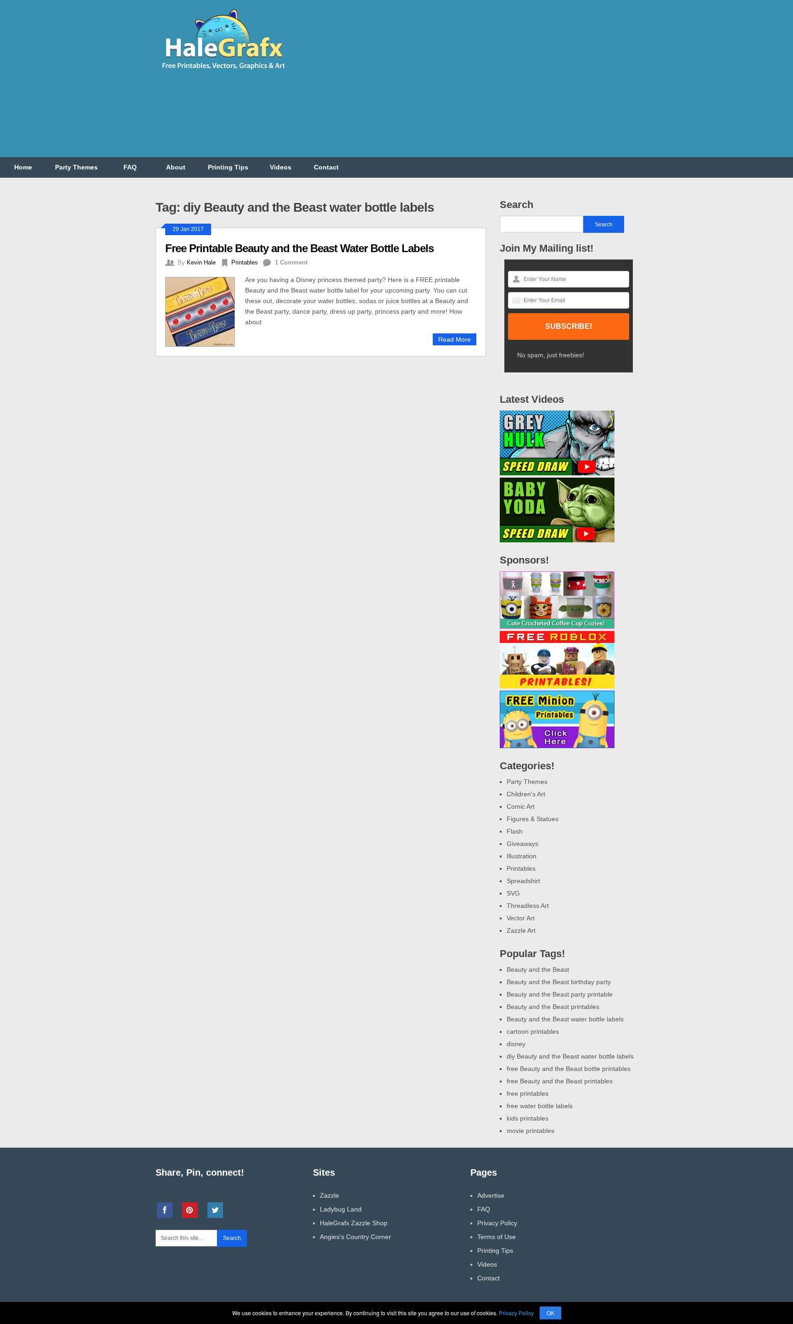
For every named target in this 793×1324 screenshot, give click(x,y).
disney (516, 1044)
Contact (326, 167)
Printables (244, 262)
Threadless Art (528, 905)
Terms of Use (496, 1236)
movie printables (530, 1130)
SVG (513, 893)
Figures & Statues (532, 819)
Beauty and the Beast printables (553, 1006)
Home (23, 167)
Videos (280, 167)
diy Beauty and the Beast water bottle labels (570, 1056)
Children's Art (526, 794)
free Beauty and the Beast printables (560, 1081)
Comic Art (521, 806)
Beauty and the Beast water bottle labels (565, 1019)
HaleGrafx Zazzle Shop (353, 1223)
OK (550, 1313)
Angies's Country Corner (355, 1236)
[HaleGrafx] (223, 73)
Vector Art (521, 918)
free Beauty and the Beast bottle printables (569, 1068)
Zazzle (329, 1195)
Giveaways (522, 843)
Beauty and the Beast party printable (560, 994)
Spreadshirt (523, 881)
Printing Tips (228, 167)
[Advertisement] (470, 84)
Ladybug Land (341, 1209)
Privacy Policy (497, 1223)
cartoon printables (533, 1031)
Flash (515, 831)
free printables (527, 1093)
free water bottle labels (540, 1106)
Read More (454, 339)
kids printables (527, 1118)
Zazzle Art (521, 930)
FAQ (130, 167)
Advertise (490, 1195)
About (175, 167)
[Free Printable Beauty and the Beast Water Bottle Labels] (205, 311)
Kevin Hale (201, 262)
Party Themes (76, 167)
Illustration (521, 856)
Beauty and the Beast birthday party (559, 982)
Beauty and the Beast (538, 969)
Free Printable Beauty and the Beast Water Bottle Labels (299, 248)
